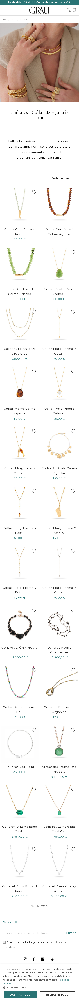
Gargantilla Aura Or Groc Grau (20, 351)
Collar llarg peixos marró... (19, 470)
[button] (39, 987)
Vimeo (42, 959)
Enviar (71, 933)
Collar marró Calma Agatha (20, 411)
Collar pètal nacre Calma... (59, 411)
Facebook (34, 959)
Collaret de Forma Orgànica (59, 709)
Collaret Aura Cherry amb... (59, 889)
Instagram (25, 959)
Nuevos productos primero (60, 178)
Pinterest (52, 959)
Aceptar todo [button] (20, 994)
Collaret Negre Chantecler (59, 650)
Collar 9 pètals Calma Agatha (59, 470)
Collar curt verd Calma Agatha (19, 291)
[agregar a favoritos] (34, 192)
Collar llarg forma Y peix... (20, 530)
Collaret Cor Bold (19, 767)
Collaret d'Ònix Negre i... (19, 650)
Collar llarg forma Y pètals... (59, 530)
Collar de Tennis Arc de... (20, 709)
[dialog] (39, 983)
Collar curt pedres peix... (19, 232)
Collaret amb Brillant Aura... (19, 889)
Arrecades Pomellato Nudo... (59, 769)
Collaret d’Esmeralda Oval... (19, 829)
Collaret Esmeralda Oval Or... (59, 829)
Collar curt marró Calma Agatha (59, 232)
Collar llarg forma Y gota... (59, 351)
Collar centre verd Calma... (59, 291)
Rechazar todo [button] (57, 994)
